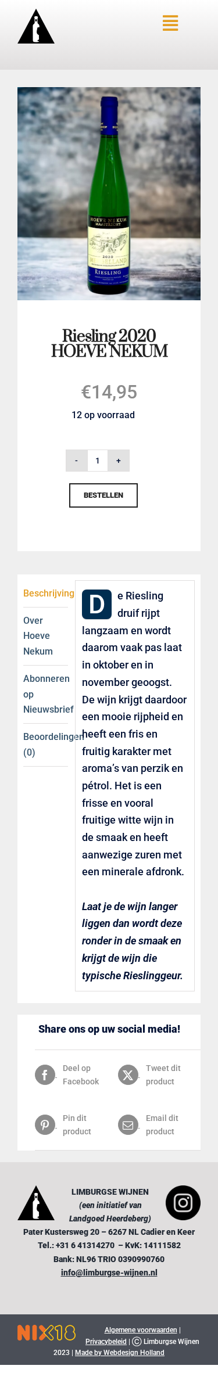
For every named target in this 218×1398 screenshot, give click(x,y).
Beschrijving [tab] (45, 593)
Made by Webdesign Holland (120, 1353)
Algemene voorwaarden (141, 1330)
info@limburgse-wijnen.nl (109, 1272)
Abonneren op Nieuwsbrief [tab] (45, 694)
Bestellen (103, 495)
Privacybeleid (106, 1342)
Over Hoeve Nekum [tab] (38, 636)
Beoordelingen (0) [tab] (45, 744)
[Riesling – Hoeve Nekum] (109, 92)
